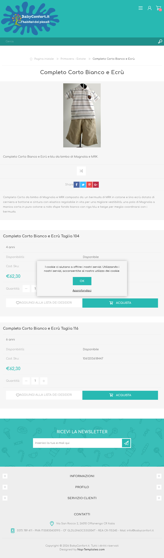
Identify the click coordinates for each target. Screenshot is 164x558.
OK (82, 281)
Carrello (158, 8)
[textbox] (78, 41)
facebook (77, 185)
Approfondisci (82, 290)
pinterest (89, 185)
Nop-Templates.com (91, 549)
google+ (96, 185)
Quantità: (13, 288)
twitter (83, 185)
